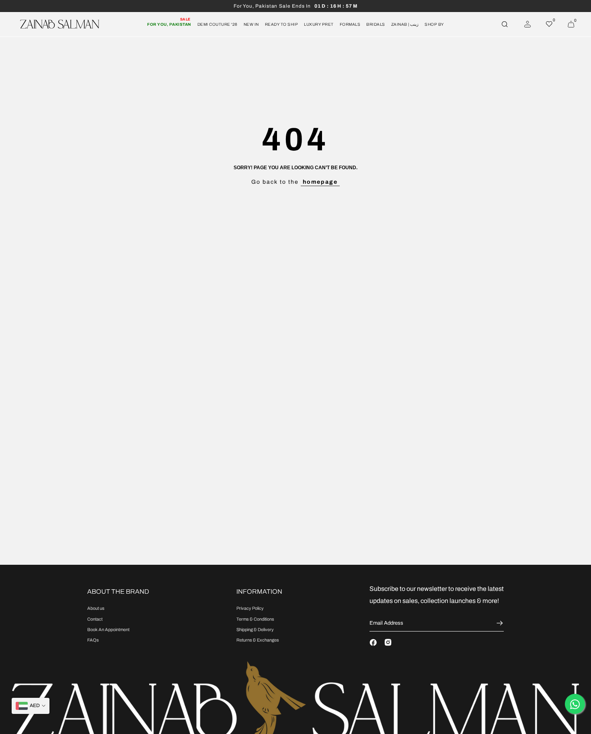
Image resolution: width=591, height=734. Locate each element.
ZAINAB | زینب (405, 24)
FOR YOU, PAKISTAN (169, 24)
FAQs (93, 640)
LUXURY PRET (319, 24)
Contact (95, 619)
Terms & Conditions (255, 619)
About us (96, 608)
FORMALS (350, 24)
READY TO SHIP (281, 24)
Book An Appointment (108, 629)
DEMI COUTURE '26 (217, 24)
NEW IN (251, 24)
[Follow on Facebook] (373, 642)
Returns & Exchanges (257, 640)
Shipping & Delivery (255, 629)
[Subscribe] (499, 623)
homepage (320, 182)
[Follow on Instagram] (388, 642)
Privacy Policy (250, 608)
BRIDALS (375, 24)
